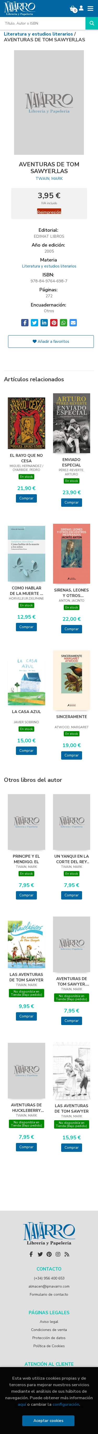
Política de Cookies (49, 1346)
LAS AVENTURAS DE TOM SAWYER (26, 977)
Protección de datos (49, 1337)
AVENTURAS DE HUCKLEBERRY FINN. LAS (26, 1107)
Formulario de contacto (49, 1294)
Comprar (26, 498)
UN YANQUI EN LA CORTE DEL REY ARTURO (71, 859)
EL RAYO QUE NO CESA (26, 458)
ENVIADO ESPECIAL (71, 462)
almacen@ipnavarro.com (49, 1286)
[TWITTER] (40, 1254)
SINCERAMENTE (71, 716)
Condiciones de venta (49, 1329)
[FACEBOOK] (31, 1254)
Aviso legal (49, 1321)
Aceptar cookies (48, 1420)
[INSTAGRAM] (58, 1254)
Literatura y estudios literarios (39, 34)
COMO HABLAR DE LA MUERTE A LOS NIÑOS (26, 590)
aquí (22, 1404)
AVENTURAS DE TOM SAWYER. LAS (71, 981)
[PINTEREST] (49, 1254)
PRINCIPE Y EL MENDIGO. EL (26, 859)
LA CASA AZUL (26, 711)
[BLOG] (67, 1254)
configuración (66, 1404)
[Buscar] (91, 23)
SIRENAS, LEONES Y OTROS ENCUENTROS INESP (71, 593)
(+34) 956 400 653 (49, 1278)
